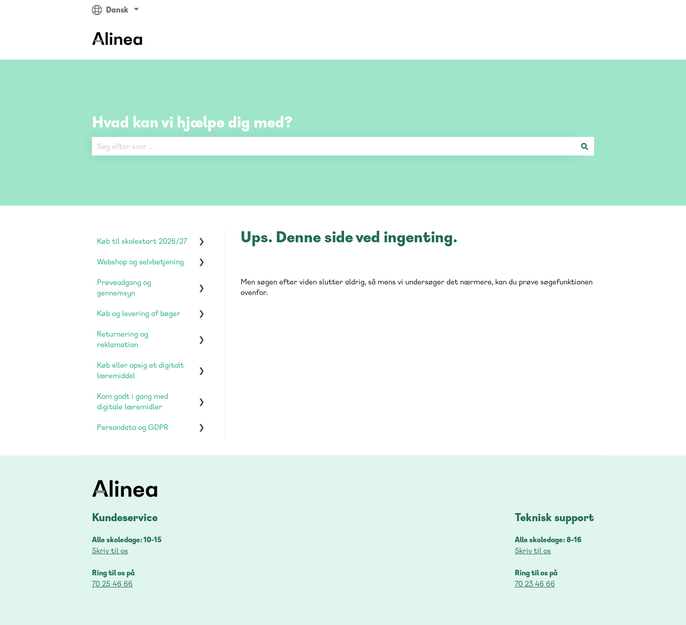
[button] (202, 242)
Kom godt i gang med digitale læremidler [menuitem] (132, 401)
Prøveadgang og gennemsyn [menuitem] (124, 287)
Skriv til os (110, 550)
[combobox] (333, 146)
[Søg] (584, 146)
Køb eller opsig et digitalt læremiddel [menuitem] (140, 370)
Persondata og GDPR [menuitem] (132, 427)
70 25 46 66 (112, 583)
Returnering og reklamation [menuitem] (122, 339)
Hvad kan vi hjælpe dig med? (192, 121)
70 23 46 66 (535, 583)
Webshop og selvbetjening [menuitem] (140, 261)
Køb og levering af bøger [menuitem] (138, 313)
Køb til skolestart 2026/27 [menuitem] (142, 241)
